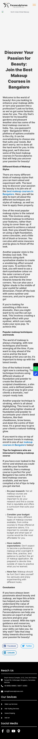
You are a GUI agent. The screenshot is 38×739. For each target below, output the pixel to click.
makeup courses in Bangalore (18, 443)
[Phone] (35, 373)
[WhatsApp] (35, 368)
